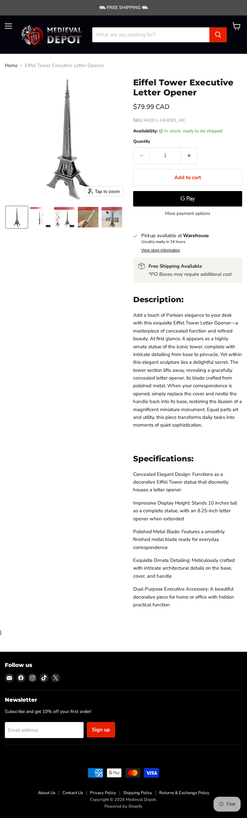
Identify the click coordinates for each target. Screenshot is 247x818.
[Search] (218, 34)
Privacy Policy (103, 793)
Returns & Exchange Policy (184, 793)
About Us (46, 793)
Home (11, 65)
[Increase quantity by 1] (189, 155)
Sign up (101, 729)
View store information (160, 250)
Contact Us (72, 793)
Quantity (141, 141)
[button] (17, 217)
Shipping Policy (137, 793)
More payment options (187, 213)
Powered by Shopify (123, 806)
